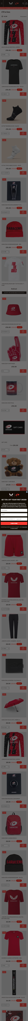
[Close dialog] (27, 492)
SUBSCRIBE (14, 523)
